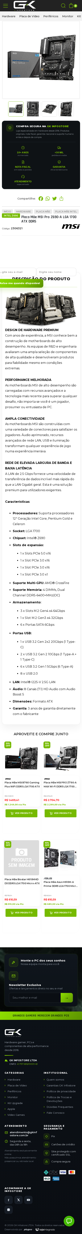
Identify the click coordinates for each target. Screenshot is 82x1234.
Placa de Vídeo (29, 16)
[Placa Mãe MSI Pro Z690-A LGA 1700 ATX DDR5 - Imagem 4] (66, 109)
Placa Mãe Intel (66, 211)
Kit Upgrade (15, 1103)
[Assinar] (67, 997)
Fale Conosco (55, 1112)
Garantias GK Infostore (61, 1085)
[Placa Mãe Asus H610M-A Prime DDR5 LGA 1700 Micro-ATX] (60, 886)
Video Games (16, 1114)
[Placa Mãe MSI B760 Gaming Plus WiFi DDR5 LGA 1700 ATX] (21, 786)
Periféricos (50, 16)
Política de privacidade (61, 1091)
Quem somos (55, 1079)
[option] (8, 16)
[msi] (71, 230)
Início (7, 211)
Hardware (8, 16)
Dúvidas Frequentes (60, 1106)
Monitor (67, 16)
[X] (18, 1200)
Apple (11, 1108)
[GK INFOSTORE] (24, 6)
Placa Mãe (43, 211)
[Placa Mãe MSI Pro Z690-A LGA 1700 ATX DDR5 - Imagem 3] (49, 109)
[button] (69, 1221)
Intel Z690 (11, 215)
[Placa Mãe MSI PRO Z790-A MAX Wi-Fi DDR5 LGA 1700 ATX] (60, 786)
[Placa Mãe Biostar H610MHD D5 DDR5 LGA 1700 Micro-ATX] (21, 886)
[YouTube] (28, 1200)
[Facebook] (9, 1200)
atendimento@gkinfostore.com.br (23, 1134)
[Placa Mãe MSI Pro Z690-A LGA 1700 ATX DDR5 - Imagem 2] (32, 109)
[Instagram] (9, 1210)
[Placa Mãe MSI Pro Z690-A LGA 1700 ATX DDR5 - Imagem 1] (15, 109)
